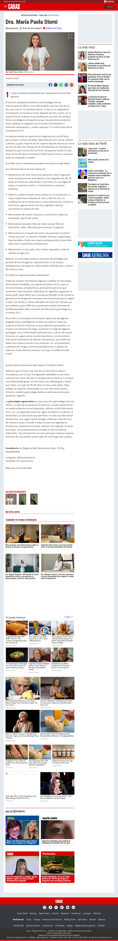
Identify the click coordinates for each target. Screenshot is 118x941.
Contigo (37, 919)
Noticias (33, 913)
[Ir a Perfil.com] (109, 2)
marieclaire (57, 818)
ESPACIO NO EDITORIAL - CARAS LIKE (34, 15)
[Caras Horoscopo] (95, 257)
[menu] (5, 7)
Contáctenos (47, 925)
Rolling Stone (69, 919)
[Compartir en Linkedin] (66, 85)
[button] (40, 53)
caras (22, 854)
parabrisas (57, 854)
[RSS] (67, 907)
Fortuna (55, 913)
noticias (22, 818)
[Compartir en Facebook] (50, 85)
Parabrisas (76, 913)
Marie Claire (44, 913)
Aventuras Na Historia (52, 919)
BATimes (97, 913)
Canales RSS (18, 925)
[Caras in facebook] (50, 907)
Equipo (70, 925)
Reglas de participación (85, 925)
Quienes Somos (33, 925)
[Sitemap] (73, 907)
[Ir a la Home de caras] (14, 8)
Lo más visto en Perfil (92, 144)
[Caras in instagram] (44, 907)
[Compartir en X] (55, 85)
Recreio (93, 919)
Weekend (65, 913)
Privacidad (59, 925)
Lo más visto (86, 47)
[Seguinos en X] (56, 907)
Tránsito (101, 925)
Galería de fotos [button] (54, 28)
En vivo (110, 7)
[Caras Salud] (95, 246)
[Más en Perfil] (19, 811)
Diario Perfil (22, 913)
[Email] (71, 85)
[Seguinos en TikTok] (62, 907)
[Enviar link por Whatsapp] (61, 85)
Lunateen (87, 913)
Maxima (101, 919)
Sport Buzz (82, 919)
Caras (28, 919)
